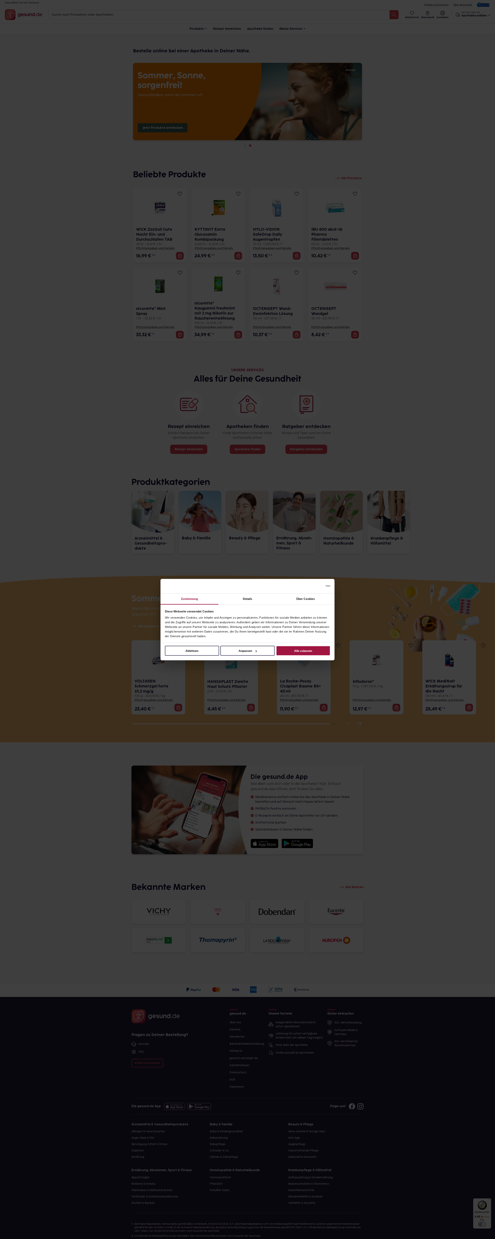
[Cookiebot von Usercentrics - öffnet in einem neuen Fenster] (313, 586)
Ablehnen (191, 650)
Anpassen (245, 650)
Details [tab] (247, 598)
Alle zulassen (303, 650)
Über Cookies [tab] (305, 598)
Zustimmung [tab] (189, 598)
